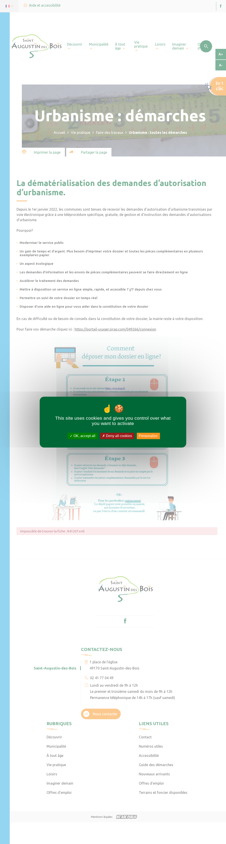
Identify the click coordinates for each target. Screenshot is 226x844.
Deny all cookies (118, 436)
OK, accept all (84, 436)
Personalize (148, 436)
